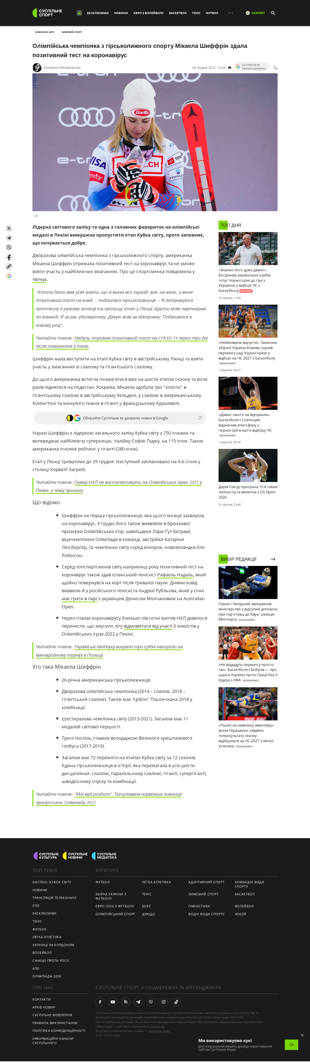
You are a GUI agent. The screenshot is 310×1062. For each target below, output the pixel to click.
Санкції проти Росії (50, 960)
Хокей (240, 914)
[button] (9, 228)
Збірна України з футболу (111, 896)
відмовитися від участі (148, 626)
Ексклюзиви (98, 13)
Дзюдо (148, 914)
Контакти (41, 999)
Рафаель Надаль (175, 575)
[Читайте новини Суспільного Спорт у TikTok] (176, 1001)
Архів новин (43, 1007)
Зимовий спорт (72, 32)
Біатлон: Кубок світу (51, 882)
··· (230, 13)
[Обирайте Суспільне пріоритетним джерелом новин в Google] (9, 276)
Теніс (196, 13)
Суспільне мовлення (52, 1015)
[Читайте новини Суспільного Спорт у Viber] (150, 1001)
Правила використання (54, 1023)
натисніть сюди (159, 1031)
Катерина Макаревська (62, 67)
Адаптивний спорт (206, 882)
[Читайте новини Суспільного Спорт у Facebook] (100, 1001)
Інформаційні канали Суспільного (52, 1040)
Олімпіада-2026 (46, 976)
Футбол (212, 13)
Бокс (146, 906)
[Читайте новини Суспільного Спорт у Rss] (125, 1001)
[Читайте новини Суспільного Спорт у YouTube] (112, 1001)
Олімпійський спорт (115, 914)
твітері (39, 279)
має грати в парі (79, 598)
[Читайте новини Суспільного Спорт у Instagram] (163, 1001)
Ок (291, 1045)
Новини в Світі (44, 32)
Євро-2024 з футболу (115, 906)
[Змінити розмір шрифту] (275, 67)
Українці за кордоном (53, 945)
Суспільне (157, 1026)
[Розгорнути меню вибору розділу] (79, 13)
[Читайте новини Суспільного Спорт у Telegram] (138, 1001)
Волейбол (42, 952)
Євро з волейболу (148, 13)
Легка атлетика (47, 937)
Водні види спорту (206, 914)
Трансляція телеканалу (54, 898)
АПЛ (35, 968)
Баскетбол (178, 13)
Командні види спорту (249, 884)
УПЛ (35, 905)
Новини (121, 13)
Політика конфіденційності (59, 1030)
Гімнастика (199, 906)
